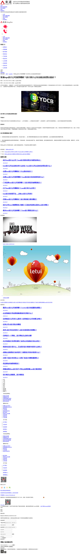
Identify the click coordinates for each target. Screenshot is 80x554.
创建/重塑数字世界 (7, 398)
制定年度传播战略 (7, 399)
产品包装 (5, 409)
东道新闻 (5, 426)
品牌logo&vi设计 (6, 405)
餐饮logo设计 (45, 302)
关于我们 (5, 422)
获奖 (4, 18)
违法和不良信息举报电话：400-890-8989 (9, 492)
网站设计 (21, 302)
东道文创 (5, 416)
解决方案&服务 (6, 15)
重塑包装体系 (6, 401)
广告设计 (37, 302)
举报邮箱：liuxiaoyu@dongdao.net (7, 495)
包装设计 (25, 302)
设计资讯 (50, 302)
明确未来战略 (6, 395)
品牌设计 (6, 302)
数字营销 (5, 412)
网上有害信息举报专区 (5, 490)
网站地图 (2, 504)
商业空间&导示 (6, 410)
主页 (4, 14)
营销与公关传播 (6, 413)
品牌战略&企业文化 (7, 407)
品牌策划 (41, 302)
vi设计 (17, 302)
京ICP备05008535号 (38, 497)
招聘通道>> (5, 474)
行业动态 (5, 424)
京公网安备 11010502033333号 (49, 497)
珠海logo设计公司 (10, 149)
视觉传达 (5, 408)
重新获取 (10, 546)
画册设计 (33, 302)
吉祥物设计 (10, 302)
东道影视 (5, 414)
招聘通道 (2, 72)
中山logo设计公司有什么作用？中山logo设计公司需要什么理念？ (18, 151)
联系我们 (5, 19)
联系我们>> (5, 472)
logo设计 (11, 73)
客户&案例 (5, 16)
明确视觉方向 (6, 397)
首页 (7, 73)
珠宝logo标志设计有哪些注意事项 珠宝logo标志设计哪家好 (17, 154)
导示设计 (29, 302)
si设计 (14, 302)
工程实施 (5, 417)
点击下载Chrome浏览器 (45, 506)
